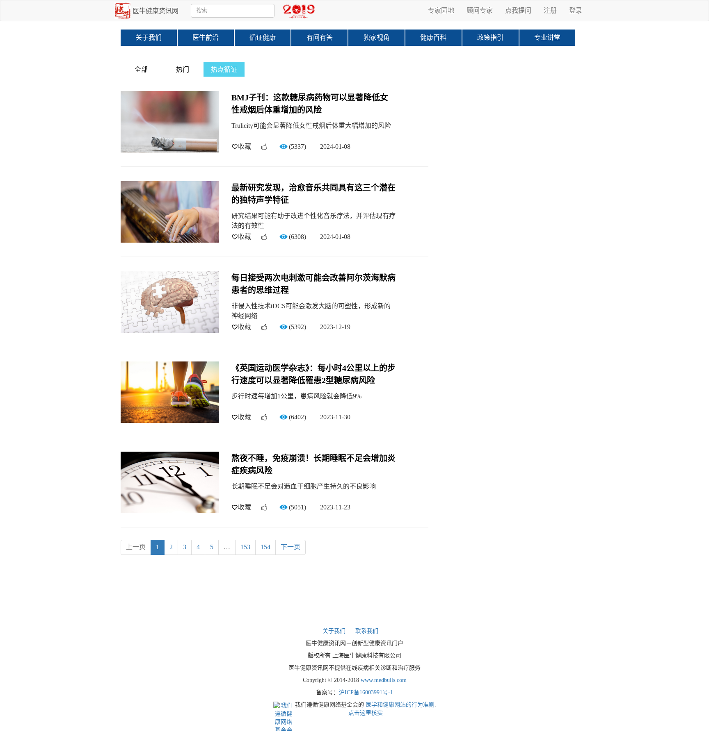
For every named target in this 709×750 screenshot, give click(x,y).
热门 (182, 69)
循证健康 (262, 37)
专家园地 (441, 10)
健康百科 (433, 37)
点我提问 (518, 10)
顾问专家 (480, 10)
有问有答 (319, 37)
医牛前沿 (205, 37)
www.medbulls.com (384, 680)
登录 (575, 10)
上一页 (136, 546)
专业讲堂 (547, 37)
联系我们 (366, 631)
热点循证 (224, 69)
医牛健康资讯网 (155, 10)
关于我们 (148, 37)
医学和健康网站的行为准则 (400, 705)
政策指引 (490, 37)
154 (265, 546)
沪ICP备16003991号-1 (366, 692)
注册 (550, 10)
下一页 (290, 546)
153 (245, 546)
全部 (141, 69)
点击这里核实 (365, 713)
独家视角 (377, 37)
